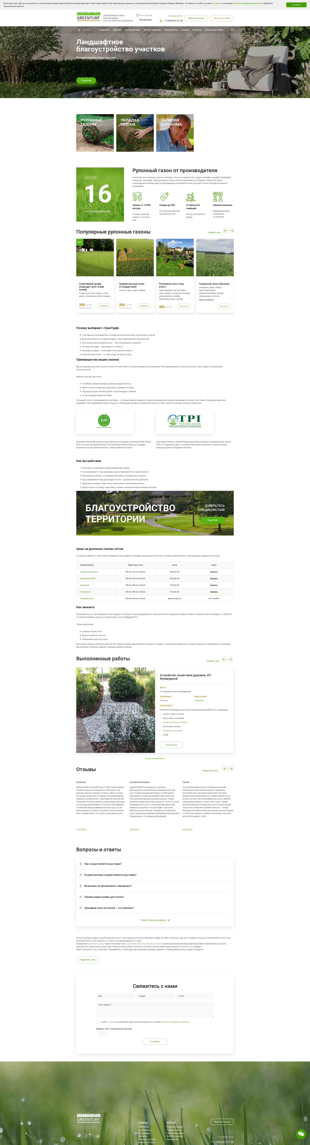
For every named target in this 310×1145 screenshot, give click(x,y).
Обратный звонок (196, 18)
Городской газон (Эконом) (214, 283)
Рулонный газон (132, 30)
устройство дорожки (172, 730)
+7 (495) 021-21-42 (173, 20)
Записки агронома (152, 30)
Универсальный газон (89, 572)
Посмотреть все (210, 770)
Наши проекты (171, 30)
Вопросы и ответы (146, 1142)
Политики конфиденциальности (247, 3)
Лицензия (117, 30)
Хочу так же (171, 745)
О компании (104, 30)
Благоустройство (175, 1136)
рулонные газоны (96, 944)
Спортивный (85, 592)
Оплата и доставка (214, 30)
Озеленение (172, 1139)
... (123, 813)
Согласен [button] (296, 5)
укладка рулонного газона (175, 722)
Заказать (104, 306)
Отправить (155, 1041)
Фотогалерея (144, 1133)
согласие (217, 3)
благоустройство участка (149, 944)
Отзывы (185, 30)
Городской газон (86, 598)
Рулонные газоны (175, 1127)
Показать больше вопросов (153, 920)
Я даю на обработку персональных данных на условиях (145, 1022)
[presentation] (225, 230)
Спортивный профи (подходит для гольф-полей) (92, 286)
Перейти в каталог (89, 80)
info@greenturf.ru (175, 16)
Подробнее (212, 520)
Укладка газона (174, 1130)
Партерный (84, 585)
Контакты (197, 30)
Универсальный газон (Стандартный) (131, 285)
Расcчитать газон (222, 18)
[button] (25, 6)
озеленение (131, 944)
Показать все (214, 232)
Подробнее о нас (87, 960)
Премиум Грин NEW (87, 578)
